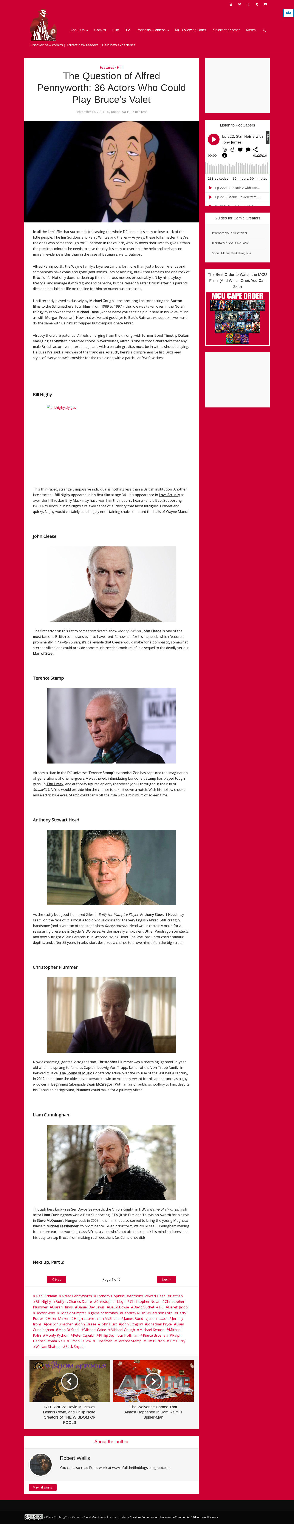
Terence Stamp (129, 1341)
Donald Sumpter (73, 1313)
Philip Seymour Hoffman (118, 1335)
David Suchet (143, 1307)
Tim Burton (155, 1341)
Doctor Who (45, 1313)
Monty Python (56, 1335)
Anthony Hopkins (110, 1296)
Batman (176, 1296)
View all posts (42, 1487)
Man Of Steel (68, 1329)
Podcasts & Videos (151, 30)
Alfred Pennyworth (77, 1296)
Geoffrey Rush (133, 1313)
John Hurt (109, 1324)
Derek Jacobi (178, 1307)
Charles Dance (80, 1301)
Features (107, 67)
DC (161, 1307)
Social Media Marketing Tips (231, 253)
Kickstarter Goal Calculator (230, 243)
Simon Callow (80, 1341)
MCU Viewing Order (190, 30)
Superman (104, 1341)
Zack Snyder (75, 1346)
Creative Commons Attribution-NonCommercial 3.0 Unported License (174, 1517)
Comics (100, 30)
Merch (251, 30)
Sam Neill (57, 1341)
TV (127, 30)
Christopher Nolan (145, 1301)
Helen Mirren (58, 1318)
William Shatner (48, 1346)
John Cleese (86, 1324)
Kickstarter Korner (226, 30)
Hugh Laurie (84, 1318)
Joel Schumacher (59, 1324)
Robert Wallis (120, 112)
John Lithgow (132, 1324)
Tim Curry (177, 1341)
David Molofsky (94, 1517)
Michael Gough (123, 1329)
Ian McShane (109, 1318)
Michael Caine (95, 1329)
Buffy (60, 1301)
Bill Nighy (43, 1301)
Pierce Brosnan (155, 1335)
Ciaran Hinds (62, 1307)
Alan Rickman (46, 1296)
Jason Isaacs (157, 1318)
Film (115, 30)
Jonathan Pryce (159, 1324)
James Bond (133, 1318)
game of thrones (104, 1313)
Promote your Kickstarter (229, 233)
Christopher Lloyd (110, 1301)
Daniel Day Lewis (91, 1307)
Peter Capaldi (83, 1335)
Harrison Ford (161, 1313)
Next (165, 1279)
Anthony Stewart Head (147, 1296)
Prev (58, 1279)
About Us (77, 30)
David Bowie (119, 1307)
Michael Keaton (151, 1329)
